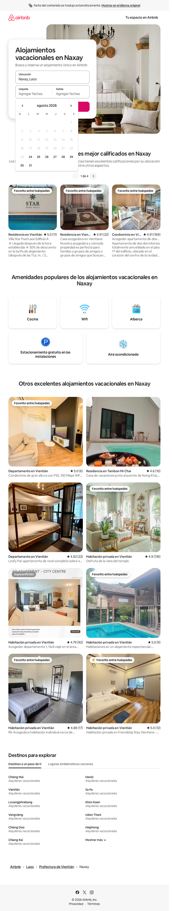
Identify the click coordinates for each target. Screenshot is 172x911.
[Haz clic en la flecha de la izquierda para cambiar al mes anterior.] (22, 105)
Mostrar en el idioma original (121, 5)
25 (38, 157)
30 (22, 165)
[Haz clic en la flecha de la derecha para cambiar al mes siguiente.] (71, 105)
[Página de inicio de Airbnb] (19, 17)
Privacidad (76, 904)
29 (71, 157)
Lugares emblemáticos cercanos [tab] (70, 764)
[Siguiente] (93, 176)
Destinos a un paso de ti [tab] (24, 764)
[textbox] (34, 93)
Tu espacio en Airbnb (141, 17)
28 (63, 157)
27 (55, 157)
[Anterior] (75, 176)
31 (30, 165)
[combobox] (52, 79)
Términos (93, 904)
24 (30, 157)
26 (46, 157)
